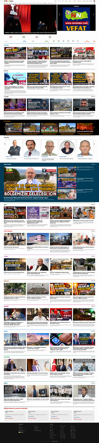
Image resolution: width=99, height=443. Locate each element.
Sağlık (37, 3)
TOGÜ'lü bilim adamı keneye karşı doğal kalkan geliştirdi (60, 400)
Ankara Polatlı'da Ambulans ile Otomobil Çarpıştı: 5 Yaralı (60, 113)
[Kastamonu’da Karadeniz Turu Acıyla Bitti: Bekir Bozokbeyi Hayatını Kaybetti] (84, 104)
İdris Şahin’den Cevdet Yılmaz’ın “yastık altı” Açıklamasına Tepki (60, 87)
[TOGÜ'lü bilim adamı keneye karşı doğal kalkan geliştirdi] (61, 391)
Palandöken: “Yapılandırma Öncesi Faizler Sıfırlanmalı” (14, 373)
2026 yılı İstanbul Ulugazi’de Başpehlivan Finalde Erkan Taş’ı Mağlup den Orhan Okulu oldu (60, 222)
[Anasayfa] (4, 3)
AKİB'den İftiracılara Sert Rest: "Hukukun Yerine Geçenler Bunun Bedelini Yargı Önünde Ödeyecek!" (83, 374)
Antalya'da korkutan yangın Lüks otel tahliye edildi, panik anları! (85, 134)
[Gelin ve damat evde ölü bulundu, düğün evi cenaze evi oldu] (67, 194)
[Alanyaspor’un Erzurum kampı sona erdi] (84, 212)
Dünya (40, 3)
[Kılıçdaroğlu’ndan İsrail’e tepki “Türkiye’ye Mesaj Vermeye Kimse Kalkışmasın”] (84, 79)
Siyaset (53, 3)
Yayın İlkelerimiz (21, 427)
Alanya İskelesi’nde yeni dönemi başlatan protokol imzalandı (83, 247)
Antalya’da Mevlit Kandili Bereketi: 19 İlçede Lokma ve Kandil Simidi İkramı (59, 247)
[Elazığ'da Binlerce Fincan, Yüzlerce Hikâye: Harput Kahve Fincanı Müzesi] (84, 264)
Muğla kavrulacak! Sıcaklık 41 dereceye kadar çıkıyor (60, 297)
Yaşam (55, 3)
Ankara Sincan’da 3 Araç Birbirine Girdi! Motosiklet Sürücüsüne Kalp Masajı (14, 113)
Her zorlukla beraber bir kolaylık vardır (31, 158)
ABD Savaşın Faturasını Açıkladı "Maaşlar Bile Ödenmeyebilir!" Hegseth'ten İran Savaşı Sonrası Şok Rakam (83, 348)
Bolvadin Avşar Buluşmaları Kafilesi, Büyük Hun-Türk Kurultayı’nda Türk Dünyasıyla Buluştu (15, 348)
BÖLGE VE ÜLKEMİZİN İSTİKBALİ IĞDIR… (59, 272)
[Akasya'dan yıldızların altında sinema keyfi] (84, 314)
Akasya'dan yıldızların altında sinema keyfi (84, 322)
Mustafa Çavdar (80, 156)
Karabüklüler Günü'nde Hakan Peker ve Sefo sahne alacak (60, 323)
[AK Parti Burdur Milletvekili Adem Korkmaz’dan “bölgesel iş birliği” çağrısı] (30, 182)
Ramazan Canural (27, 156)
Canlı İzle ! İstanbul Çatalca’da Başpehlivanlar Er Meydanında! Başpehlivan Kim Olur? (35, 222)
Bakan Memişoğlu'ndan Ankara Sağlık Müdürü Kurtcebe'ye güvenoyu (13, 400)
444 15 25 (39, 430)
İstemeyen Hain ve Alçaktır (11, 158)
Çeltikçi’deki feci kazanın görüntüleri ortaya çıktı (85, 167)
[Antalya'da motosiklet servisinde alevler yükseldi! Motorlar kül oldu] (31, 127)
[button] (59, 14)
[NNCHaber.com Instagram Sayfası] (88, 1)
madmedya (53, 441)
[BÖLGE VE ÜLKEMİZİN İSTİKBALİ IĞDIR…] (61, 264)
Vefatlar (30, 3)
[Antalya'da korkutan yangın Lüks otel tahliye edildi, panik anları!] (85, 127)
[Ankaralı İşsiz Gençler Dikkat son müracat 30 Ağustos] (38, 239)
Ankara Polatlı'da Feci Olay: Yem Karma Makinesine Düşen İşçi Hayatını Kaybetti (37, 113)
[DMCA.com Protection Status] (21, 432)
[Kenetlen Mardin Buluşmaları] (15, 239)
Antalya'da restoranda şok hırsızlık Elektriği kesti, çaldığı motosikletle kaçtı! (14, 134)
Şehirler (51, 436)
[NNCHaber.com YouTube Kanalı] (91, 1)
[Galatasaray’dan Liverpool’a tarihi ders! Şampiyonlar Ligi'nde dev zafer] (49, 127)
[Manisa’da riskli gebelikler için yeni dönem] (38, 391)
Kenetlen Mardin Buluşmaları (11, 247)
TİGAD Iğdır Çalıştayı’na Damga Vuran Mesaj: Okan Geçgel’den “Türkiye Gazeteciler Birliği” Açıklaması (13, 323)
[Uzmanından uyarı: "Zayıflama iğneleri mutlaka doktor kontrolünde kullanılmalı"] (14, 148)
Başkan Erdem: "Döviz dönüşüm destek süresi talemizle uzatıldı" (60, 373)
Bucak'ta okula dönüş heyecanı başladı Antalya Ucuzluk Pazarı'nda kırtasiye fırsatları (14, 62)
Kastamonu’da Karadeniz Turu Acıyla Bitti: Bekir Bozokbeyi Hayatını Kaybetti (84, 113)
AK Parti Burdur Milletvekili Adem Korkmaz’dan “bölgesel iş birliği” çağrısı (26, 198)
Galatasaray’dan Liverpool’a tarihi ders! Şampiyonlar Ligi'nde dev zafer (49, 134)
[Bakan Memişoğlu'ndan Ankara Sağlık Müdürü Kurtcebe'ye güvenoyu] (15, 391)
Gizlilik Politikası (36, 427)
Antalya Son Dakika (73, 436)
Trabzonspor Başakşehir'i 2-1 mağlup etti (85, 158)
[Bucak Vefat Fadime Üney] (76, 23)
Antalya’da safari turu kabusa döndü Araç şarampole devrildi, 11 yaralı (14, 297)
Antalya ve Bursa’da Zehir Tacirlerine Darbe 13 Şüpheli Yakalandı (36, 297)
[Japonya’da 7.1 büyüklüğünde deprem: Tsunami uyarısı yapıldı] (38, 339)
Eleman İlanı (34, 3)
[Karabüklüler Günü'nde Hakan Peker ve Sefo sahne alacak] (61, 314)
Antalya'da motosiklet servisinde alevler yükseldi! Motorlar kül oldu (32, 134)
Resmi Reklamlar (44, 3)
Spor (17, 3)
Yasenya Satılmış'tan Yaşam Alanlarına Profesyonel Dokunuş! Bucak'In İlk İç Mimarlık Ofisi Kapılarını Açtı (37, 62)
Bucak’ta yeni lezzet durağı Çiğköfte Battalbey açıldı (82, 61)
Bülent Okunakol (9, 156)
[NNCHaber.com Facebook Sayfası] (87, 1)
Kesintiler (49, 3)
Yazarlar (52, 433)
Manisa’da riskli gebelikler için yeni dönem (38, 399)
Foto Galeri (63, 433)
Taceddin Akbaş (45, 156)
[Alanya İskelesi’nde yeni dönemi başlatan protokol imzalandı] (84, 239)
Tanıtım (27, 3)
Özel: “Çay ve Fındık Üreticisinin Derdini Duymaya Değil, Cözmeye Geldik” (37, 87)
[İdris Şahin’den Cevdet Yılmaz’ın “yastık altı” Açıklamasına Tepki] (61, 79)
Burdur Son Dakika (62, 436)
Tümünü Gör (93, 96)
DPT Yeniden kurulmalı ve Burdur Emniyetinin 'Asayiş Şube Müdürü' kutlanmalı (48, 159)
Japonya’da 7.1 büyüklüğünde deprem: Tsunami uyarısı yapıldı (36, 348)
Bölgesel (6, 3)
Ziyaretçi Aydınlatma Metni (22, 430)
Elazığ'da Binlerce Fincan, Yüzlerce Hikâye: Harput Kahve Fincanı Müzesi (84, 273)
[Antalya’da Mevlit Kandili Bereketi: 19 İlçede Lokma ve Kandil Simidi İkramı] (61, 239)
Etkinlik (20, 3)
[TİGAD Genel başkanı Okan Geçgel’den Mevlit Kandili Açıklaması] (38, 264)
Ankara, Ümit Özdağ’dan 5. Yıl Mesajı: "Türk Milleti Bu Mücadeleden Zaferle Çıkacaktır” (14, 88)
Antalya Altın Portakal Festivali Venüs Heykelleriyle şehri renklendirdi (67, 134)
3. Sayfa (15, 3)
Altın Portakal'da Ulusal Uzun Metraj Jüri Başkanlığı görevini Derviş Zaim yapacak (37, 323)
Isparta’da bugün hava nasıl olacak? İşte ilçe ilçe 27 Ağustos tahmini (83, 297)
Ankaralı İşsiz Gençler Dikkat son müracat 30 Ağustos (38, 247)
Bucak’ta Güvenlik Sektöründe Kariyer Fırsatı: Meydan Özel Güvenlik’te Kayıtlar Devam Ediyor (60, 62)
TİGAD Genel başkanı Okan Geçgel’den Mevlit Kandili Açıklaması (36, 273)
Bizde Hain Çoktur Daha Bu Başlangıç (66, 158)
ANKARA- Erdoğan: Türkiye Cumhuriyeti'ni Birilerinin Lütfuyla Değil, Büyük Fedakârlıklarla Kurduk (30, 32)
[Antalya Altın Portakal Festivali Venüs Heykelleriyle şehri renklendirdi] (67, 127)
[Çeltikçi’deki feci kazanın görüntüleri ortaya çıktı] (67, 171)
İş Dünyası (23, 3)
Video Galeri (73, 433)
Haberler (56, 441)
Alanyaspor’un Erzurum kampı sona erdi (83, 220)
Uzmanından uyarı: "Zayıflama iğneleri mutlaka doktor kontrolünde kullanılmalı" (84, 400)
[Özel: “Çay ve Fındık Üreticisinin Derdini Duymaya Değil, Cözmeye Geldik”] (38, 79)
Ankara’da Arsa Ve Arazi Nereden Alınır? (14, 272)
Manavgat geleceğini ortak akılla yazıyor (37, 373)
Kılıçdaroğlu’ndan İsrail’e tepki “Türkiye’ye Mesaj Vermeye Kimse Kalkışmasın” (84, 87)
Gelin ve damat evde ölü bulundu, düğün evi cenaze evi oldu (85, 190)
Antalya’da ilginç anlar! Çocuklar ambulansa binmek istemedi (85, 179)
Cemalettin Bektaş (63, 156)
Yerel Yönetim (11, 3)
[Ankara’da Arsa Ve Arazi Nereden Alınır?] (15, 264)
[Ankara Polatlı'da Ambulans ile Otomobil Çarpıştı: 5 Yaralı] (61, 104)
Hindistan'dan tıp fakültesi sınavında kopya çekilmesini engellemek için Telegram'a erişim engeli (59, 348)
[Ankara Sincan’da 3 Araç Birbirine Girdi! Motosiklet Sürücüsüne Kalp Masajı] (15, 104)
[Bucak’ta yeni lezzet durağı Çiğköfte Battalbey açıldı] (84, 53)
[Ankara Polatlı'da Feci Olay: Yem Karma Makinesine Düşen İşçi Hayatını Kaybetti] (38, 104)
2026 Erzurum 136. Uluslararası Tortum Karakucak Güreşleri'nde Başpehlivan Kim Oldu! (14, 222)
